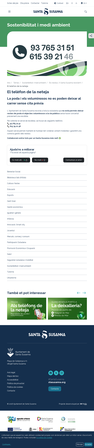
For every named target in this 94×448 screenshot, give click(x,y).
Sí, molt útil (18, 160)
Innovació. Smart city (16, 225)
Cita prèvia (24, 3)
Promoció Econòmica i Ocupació (21, 248)
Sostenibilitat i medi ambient (34, 83)
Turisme (44, 3)
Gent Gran (11, 201)
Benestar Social (13, 172)
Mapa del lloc (13, 376)
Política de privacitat (15, 383)
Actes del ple (12, 3)
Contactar (35, 3)
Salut (9, 254)
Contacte (11, 391)
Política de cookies (15, 387)
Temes (16, 83)
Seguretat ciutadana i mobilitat (20, 260)
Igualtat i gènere (14, 213)
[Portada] (48, 11)
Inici (8, 83)
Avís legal (11, 372)
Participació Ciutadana (16, 242)
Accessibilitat (12, 380)
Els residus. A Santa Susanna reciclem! (65, 83)
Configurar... (6, 444)
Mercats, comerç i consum (18, 236)
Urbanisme (11, 278)
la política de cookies (44, 438)
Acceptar (88, 444)
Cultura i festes (13, 183)
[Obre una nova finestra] (83, 404)
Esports (10, 195)
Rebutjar (80, 444)
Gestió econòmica (15, 207)
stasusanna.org (56, 382)
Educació (11, 189)
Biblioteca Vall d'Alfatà (16, 177)
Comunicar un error (74, 160)
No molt (38, 160)
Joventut (11, 230)
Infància (10, 219)
